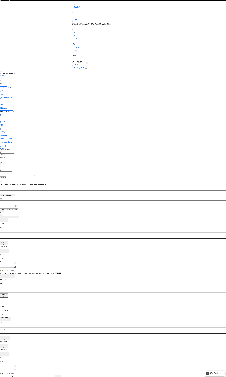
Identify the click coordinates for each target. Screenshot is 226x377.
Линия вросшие (3, 115)
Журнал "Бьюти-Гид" (4, 145)
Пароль (1, 261)
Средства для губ (4, 96)
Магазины (76, 7)
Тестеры (2, 118)
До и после (2, 114)
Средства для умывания (5, 87)
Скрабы (1, 107)
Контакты (76, 50)
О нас (75, 44)
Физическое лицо (4, 217)
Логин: (1, 188)
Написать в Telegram (207, 373)
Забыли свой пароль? (5, 209)
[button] (1, 80)
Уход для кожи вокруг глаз (6, 97)
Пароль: (14, 206)
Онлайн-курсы (3, 135)
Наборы (76, 38)
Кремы (1, 90)
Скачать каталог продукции (78, 42)
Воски (1, 117)
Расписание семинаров (5, 137)
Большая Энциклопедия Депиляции (8, 144)
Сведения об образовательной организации (10, 146)
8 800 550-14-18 (75, 57)
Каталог (76, 4)
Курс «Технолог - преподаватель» (7, 141)
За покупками (75, 27)
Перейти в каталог (4, 75)
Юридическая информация (78, 67)
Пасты (1, 122)
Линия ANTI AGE (3, 86)
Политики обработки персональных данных (44, 175)
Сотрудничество (78, 46)
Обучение (76, 47)
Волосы (75, 34)
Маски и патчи (3, 93)
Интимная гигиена (4, 108)
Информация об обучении (6, 142)
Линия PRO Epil (3, 120)
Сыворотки (2, 89)
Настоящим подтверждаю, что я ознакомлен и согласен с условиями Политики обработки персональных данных (28, 273)
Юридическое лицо (14, 217)
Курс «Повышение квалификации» (8, 139)
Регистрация (14, 209)
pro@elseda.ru (75, 59)
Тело (75, 35)
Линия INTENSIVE (4, 103)
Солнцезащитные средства (6, 110)
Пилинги (2, 91)
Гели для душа (3, 105)
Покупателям (77, 6)
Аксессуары (2, 121)
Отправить (3, 177)
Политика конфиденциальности (79, 65)
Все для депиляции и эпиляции (81, 36)
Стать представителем (5, 129)
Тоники (1, 94)
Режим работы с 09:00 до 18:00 (7, 0)
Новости (76, 49)
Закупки (2, 131)
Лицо (75, 32)
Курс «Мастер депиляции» (6, 138)
